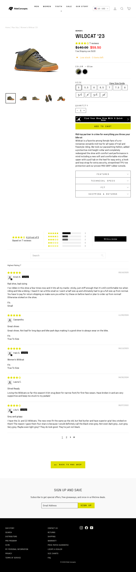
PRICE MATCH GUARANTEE (58, 545)
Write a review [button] (110, 239)
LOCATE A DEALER (55, 549)
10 (103, 94)
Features (103, 174)
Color (83, 66)
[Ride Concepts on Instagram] (81, 527)
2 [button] (66, 437)
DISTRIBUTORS (11, 536)
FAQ (49, 557)
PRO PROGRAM (11, 540)
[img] (14, 272)
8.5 (80, 94)
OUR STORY (9, 528)
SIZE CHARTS (53, 553)
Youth (58, 6)
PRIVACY (8, 553)
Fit (103, 187)
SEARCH (8, 532)
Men (36, 6)
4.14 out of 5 (32, 237)
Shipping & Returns (103, 194)
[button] (82, 43)
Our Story (82, 6)
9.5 (95, 94)
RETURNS (51, 532)
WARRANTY (52, 540)
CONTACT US (53, 528)
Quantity (81, 105)
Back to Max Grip (70, 464)
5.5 (86, 87)
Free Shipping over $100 (85, 51)
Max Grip (15, 27)
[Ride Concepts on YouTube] (91, 527)
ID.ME (7, 545)
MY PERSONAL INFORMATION (16, 549)
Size (78, 82)
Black (85, 71)
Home (7, 27)
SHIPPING (51, 536)
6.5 (102, 87)
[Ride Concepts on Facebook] (86, 527)
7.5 (117, 87)
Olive (78, 71)
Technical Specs (103, 181)
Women (47, 6)
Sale (69, 6)
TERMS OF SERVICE (13, 557)
